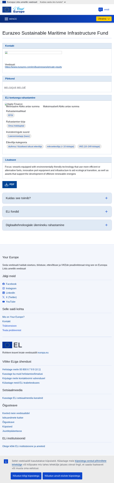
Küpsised (7, 426)
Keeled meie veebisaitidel (16, 413)
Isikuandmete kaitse (12, 417)
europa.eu (43, 352)
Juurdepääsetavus (12, 431)
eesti (104, 9)
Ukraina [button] (102, 18)
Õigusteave (8, 422)
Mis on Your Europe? (13, 317)
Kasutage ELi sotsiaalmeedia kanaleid (22, 398)
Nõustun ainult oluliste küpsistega (62, 476)
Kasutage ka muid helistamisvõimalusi (22, 374)
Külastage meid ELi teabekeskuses (20, 383)
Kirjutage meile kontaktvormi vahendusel (23, 378)
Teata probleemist (11, 330)
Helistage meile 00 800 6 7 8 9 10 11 (21, 369)
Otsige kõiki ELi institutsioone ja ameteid (23, 446)
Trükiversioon (9, 326)
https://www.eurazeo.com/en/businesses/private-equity (33, 67)
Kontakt (6, 321)
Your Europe (10, 257)
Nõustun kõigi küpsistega (26, 476)
